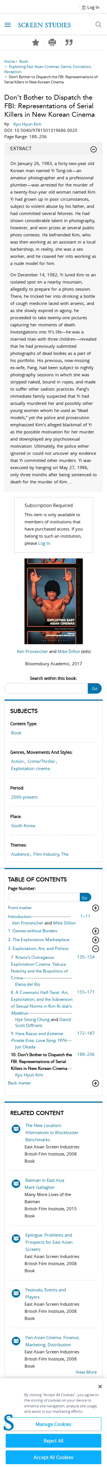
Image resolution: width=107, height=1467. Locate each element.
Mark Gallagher (40, 1187)
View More (86, 1372)
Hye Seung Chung (33, 1019)
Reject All (54, 1441)
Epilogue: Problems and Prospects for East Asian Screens (48, 1242)
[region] (53, 1422)
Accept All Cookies (53, 1457)
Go (95, 688)
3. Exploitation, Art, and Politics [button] (38, 948)
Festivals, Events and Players (45, 1293)
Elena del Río (27, 984)
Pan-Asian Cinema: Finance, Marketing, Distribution (52, 1341)
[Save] (36, 42)
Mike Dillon (69, 651)
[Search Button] (98, 24)
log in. (44, 543)
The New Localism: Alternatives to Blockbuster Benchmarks (51, 1132)
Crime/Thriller (41, 761)
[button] (52, 42)
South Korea (23, 825)
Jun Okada (25, 1047)
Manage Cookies (53, 1424)
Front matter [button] (20, 907)
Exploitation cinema (30, 768)
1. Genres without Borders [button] (32, 930)
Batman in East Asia (44, 1180)
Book (23, 61)
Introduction (19, 916)
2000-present (24, 797)
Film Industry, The (50, 854)
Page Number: (22, 888)
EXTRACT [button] (21, 148)
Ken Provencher (33, 651)
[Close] (100, 1386)
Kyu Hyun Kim (29, 1075)
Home (9, 61)
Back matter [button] (19, 1083)
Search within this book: (53, 678)
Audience (20, 854)
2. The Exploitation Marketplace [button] (38, 939)
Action (17, 761)
